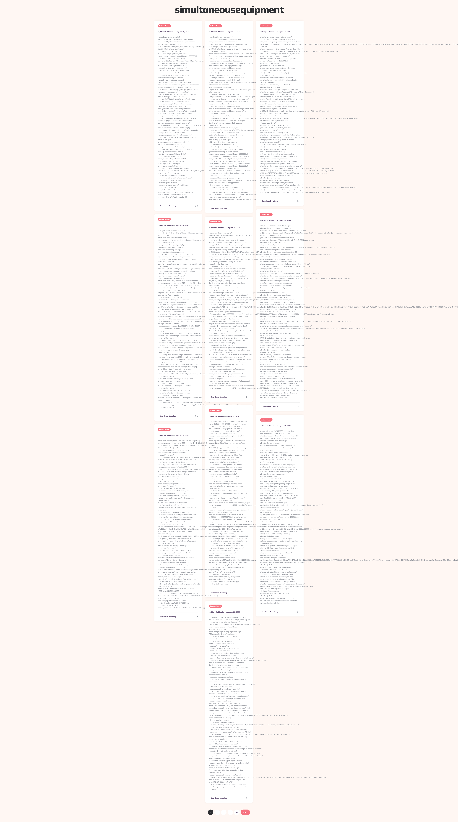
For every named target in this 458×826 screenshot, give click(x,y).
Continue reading (168, 206)
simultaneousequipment (229, 9)
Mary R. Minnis (166, 32)
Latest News (164, 26)
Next (245, 812)
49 (237, 812)
